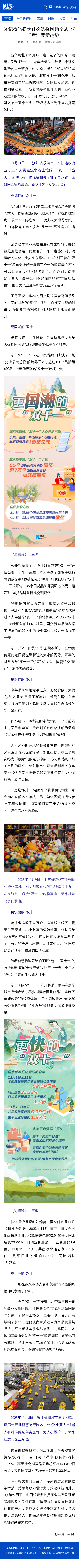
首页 (8, 18)
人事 (62, 18)
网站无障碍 (69, 7)
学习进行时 (24, 18)
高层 (40, 18)
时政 (51, 18)
